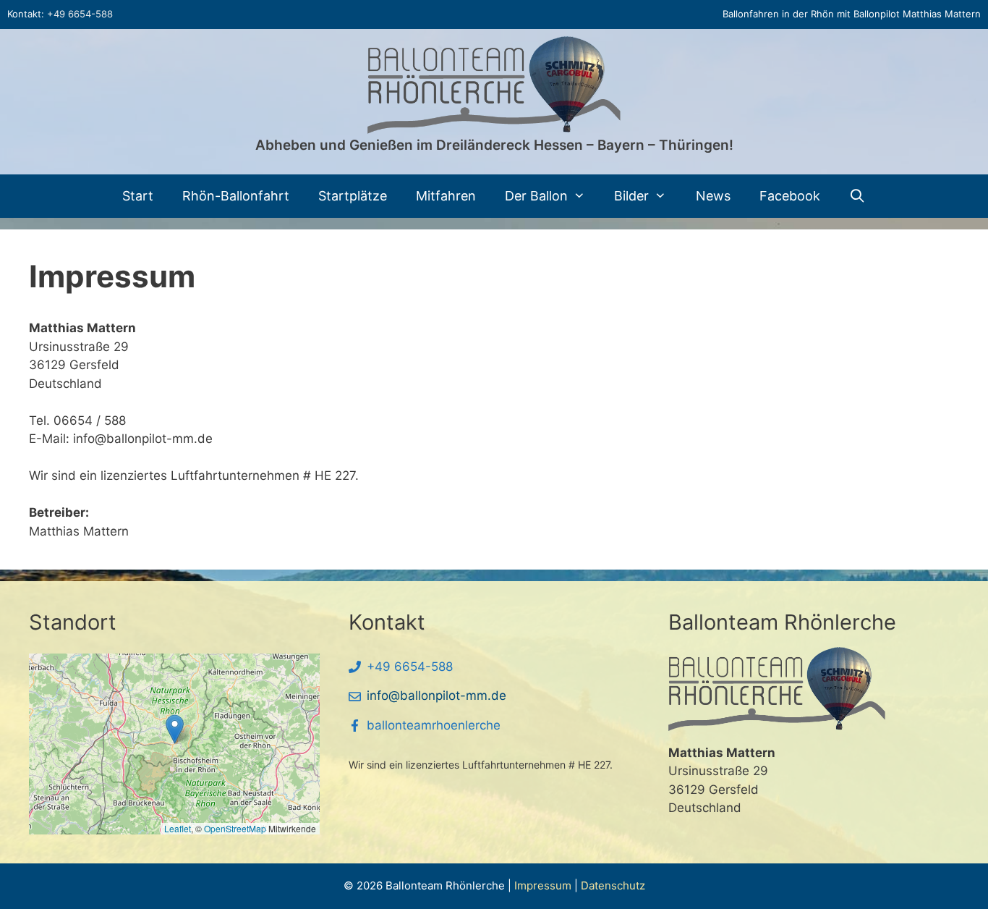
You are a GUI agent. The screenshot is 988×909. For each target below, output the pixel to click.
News (713, 195)
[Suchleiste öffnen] (857, 196)
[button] (175, 729)
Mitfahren (446, 195)
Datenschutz (613, 885)
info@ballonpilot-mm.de (436, 695)
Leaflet (177, 828)
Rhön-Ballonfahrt (235, 195)
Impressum (542, 885)
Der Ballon (536, 195)
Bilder (631, 195)
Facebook (789, 195)
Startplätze (352, 195)
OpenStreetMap (235, 828)
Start (137, 195)
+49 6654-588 (80, 14)
